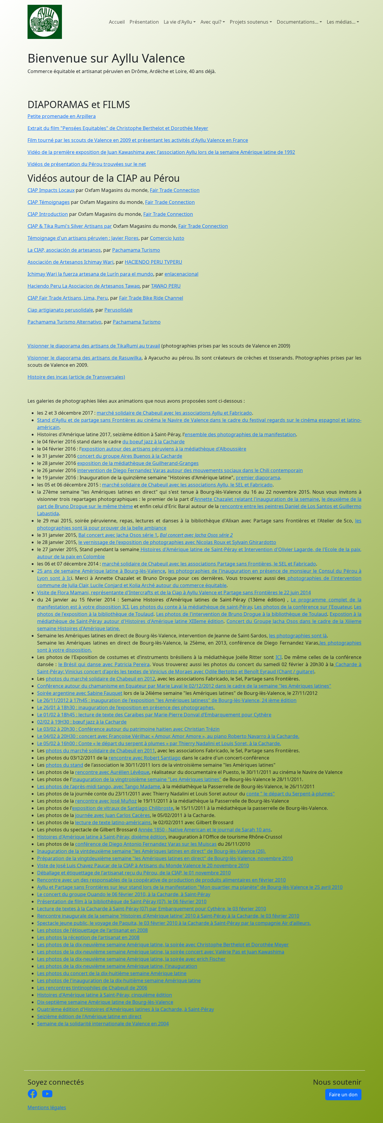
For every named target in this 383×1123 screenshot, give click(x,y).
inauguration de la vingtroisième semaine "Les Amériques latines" (146, 779)
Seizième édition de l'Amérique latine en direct (89, 1016)
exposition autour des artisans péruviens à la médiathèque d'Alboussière (163, 448)
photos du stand (64, 765)
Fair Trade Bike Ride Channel (151, 298)
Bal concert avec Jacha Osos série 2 (196, 535)
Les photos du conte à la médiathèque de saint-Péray (191, 607)
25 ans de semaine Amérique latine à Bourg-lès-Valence (101, 571)
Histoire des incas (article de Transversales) (76, 377)
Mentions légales (47, 1107)
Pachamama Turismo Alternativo (64, 322)
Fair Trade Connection (175, 190)
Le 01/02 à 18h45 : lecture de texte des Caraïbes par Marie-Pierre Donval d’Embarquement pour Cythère (154, 714)
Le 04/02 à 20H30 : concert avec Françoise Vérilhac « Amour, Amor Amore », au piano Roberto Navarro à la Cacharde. (168, 736)
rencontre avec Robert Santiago (145, 757)
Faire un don (343, 1094)
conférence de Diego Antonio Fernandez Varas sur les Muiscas (146, 844)
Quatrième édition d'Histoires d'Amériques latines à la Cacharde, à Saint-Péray (125, 1009)
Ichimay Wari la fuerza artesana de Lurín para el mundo (90, 274)
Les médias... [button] (341, 22)
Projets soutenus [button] (249, 22)
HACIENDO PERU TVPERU (153, 262)
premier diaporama (258, 477)
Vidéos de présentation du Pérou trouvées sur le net (87, 164)
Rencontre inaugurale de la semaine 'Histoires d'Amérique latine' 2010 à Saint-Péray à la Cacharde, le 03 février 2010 (168, 916)
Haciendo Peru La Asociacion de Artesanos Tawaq (84, 286)
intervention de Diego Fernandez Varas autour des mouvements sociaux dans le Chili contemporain (190, 470)
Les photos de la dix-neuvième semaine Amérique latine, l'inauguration (117, 966)
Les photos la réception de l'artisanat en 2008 (88, 937)
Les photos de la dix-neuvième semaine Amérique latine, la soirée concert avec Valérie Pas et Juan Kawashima (160, 951)
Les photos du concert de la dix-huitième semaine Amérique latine (111, 973)
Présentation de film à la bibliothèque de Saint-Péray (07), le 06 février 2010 (121, 901)
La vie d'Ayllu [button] (178, 22)
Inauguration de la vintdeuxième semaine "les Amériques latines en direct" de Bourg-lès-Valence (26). (151, 851)
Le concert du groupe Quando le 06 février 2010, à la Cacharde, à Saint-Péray (123, 894)
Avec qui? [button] (210, 22)
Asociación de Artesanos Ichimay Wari (70, 262)
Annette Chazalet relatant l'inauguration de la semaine (256, 499)
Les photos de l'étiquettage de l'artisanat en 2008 (92, 930)
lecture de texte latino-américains (113, 822)
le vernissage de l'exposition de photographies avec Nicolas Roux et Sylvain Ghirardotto (177, 542)
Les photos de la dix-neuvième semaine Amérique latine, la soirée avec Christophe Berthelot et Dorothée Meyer (163, 944)
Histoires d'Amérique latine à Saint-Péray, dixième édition (101, 836)
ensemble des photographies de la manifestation (240, 434)
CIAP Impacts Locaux (51, 190)
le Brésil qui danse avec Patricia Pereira (104, 664)
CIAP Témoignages (49, 202)
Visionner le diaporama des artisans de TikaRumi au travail (94, 345)
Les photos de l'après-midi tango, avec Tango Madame (98, 786)
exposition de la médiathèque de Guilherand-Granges (138, 463)
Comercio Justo (167, 238)
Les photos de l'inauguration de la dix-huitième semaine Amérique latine (119, 980)
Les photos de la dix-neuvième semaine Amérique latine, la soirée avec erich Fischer (131, 959)
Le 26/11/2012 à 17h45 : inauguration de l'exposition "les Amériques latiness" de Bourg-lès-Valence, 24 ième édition (167, 700)
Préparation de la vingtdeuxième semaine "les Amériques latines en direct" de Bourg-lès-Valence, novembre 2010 (165, 858)
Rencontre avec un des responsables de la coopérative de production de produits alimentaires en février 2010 (161, 880)
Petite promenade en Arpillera (62, 116)
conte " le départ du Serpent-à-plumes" (290, 793)
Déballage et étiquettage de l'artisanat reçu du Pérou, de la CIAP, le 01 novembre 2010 (134, 872)
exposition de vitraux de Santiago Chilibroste (122, 808)
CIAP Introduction (48, 214)
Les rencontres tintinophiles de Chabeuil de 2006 (92, 987)
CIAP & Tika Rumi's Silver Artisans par (70, 226)
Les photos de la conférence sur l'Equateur (302, 607)
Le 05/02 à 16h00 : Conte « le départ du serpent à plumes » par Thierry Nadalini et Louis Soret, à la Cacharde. (159, 743)
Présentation (144, 22)
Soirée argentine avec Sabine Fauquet (79, 693)
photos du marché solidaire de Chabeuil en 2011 (100, 750)
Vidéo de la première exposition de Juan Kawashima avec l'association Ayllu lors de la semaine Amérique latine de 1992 (161, 152)
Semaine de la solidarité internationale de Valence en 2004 (103, 1023)
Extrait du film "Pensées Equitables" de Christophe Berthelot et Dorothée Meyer (118, 128)
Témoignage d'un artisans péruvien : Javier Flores (83, 238)
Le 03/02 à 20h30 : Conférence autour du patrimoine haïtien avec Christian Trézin (128, 729)
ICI (279, 657)
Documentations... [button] (297, 22)
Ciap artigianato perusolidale (60, 310)
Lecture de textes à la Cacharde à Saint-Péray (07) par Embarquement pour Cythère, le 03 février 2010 (151, 908)
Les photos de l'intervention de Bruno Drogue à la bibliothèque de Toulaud (241, 614)
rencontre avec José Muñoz (106, 801)
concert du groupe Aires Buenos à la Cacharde (129, 456)
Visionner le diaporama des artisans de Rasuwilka (85, 357)
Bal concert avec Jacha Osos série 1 (117, 535)
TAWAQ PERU (166, 286)
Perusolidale (118, 310)
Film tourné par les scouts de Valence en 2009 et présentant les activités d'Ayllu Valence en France (138, 140)
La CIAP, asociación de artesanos (64, 250)
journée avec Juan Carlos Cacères (112, 815)
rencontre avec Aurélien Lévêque (112, 772)
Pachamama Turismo (136, 250)
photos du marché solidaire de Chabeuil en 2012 (100, 678)
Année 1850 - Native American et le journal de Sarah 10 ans (204, 829)
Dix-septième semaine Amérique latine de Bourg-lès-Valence (105, 1002)
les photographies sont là (298, 635)
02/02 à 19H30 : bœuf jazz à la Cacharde (82, 722)
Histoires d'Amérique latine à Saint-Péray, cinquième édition (104, 995)
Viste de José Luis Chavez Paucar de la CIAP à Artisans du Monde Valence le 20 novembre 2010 (143, 865)
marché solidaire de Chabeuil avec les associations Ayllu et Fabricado (174, 413)
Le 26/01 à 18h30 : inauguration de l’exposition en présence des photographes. (126, 707)
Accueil (117, 22)
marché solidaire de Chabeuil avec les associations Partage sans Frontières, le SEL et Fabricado (209, 563)
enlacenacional (181, 274)
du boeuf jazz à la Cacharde (153, 441)
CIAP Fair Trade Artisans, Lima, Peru (68, 298)
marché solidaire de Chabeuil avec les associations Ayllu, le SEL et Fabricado (187, 484)
